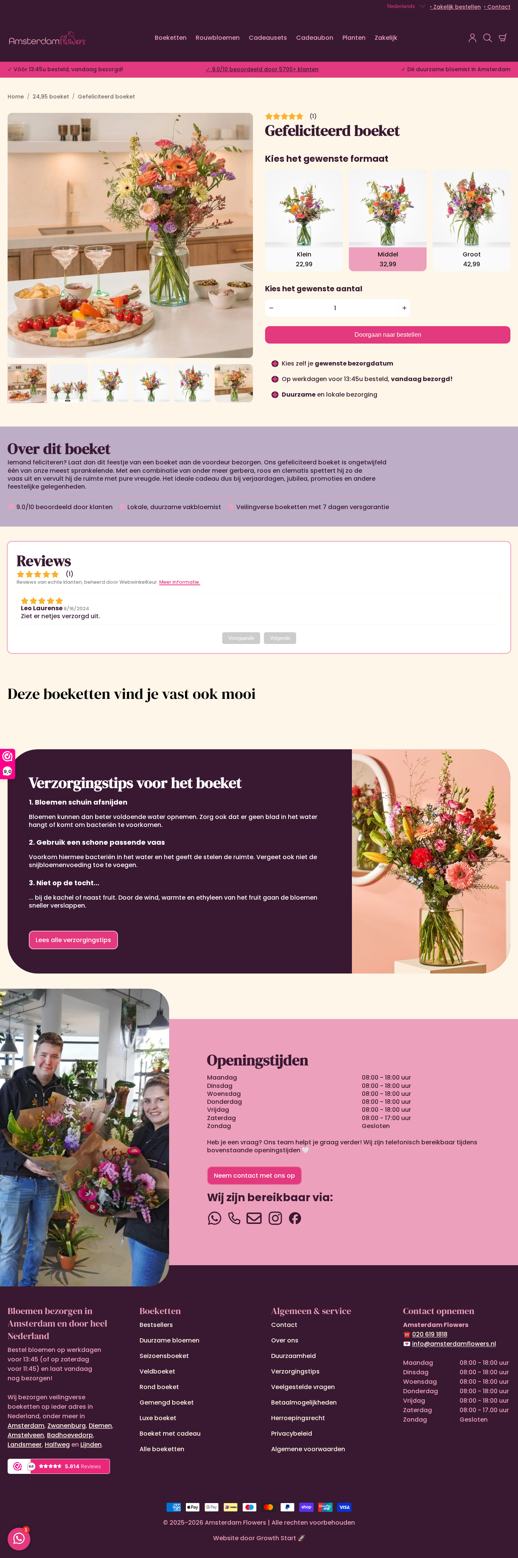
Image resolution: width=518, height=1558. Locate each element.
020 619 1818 (429, 1334)
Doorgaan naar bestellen (388, 334)
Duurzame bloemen (169, 1340)
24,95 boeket (51, 96)
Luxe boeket (158, 1418)
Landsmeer (25, 1444)
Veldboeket (157, 1371)
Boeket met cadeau (170, 1433)
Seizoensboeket (164, 1356)
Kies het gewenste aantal (314, 289)
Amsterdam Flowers (235, 1522)
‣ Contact (497, 7)
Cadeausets (268, 37)
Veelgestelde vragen (303, 1387)
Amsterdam (26, 1425)
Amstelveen (26, 1435)
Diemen (100, 1425)
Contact (284, 1324)
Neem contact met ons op (254, 1175)
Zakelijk (386, 37)
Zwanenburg (66, 1425)
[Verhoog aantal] (404, 308)
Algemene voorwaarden (308, 1449)
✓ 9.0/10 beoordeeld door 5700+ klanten (262, 69)
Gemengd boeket (167, 1402)
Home (16, 96)
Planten (354, 37)
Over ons (284, 1340)
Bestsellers (156, 1324)
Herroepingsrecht (298, 1418)
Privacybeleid (291, 1433)
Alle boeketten (162, 1449)
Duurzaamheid (293, 1356)
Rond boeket (159, 1387)
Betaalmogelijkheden (304, 1402)
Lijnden (91, 1444)
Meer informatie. (179, 582)
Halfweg (57, 1444)
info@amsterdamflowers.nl (454, 1343)
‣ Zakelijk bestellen (455, 7)
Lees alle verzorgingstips (73, 940)
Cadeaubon (314, 37)
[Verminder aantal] (271, 308)
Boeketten (171, 37)
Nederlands (401, 6)
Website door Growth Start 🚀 (259, 1538)
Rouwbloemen (218, 37)
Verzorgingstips (295, 1371)
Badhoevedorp (70, 1435)
